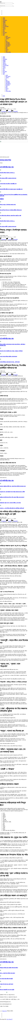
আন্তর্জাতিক (5, 20)
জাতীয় (4, 19)
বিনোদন (4, 27)
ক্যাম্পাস (6, 49)
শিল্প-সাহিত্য (5, 32)
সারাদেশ (4, 24)
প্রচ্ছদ (4, 17)
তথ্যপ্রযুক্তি (7, 43)
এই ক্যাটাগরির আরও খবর (7, 167)
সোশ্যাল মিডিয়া (8, 52)
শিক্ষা (3, 30)
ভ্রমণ (6, 51)
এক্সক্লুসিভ (4, 25)
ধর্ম (5, 39)
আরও (4, 35)
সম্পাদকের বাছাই (5, 26)
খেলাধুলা (4, 28)
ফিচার (6, 41)
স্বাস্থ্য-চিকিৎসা (8, 44)
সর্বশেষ (2, 199)
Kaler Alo (4, 1011)
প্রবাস (6, 47)
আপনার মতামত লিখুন (5, 160)
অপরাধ (6, 36)
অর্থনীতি (4, 22)
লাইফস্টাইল (7, 42)
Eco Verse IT (9, 1019)
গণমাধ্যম (7, 38)
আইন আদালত (7, 37)
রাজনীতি (4, 21)
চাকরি (4, 31)
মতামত (4, 33)
